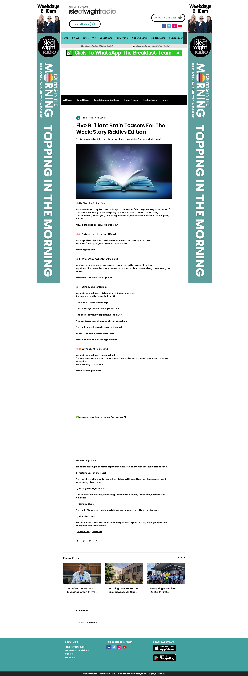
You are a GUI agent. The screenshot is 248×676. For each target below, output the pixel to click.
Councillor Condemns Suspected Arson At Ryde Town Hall (82, 590)
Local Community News (106, 100)
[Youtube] (180, 26)
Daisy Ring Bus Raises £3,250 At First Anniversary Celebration (165, 590)
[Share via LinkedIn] (90, 540)
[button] (75, 38)
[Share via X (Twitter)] (84, 540)
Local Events (131, 100)
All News (67, 100)
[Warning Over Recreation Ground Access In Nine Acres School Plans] (124, 573)
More (165, 100)
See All (181, 557)
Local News (83, 100)
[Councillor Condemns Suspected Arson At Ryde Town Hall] (82, 573)
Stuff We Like (83, 531)
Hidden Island (150, 100)
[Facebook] (164, 26)
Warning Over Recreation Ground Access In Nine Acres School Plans (124, 590)
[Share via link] (96, 540)
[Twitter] (169, 26)
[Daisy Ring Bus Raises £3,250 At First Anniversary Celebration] (166, 573)
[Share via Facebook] (77, 540)
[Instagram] (174, 26)
